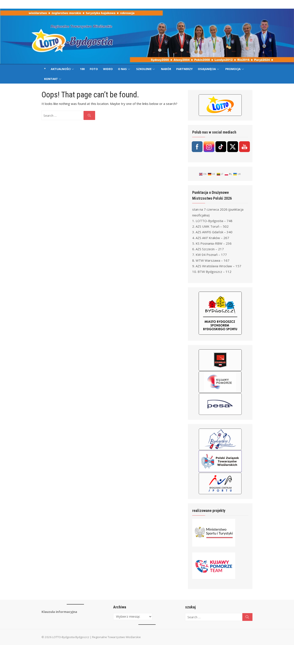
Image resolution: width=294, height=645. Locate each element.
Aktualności (61, 69)
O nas (122, 69)
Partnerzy (184, 69)
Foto (94, 69)
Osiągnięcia (207, 69)
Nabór (166, 69)
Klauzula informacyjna (59, 611)
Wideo (108, 69)
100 (82, 69)
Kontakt (51, 79)
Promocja (233, 69)
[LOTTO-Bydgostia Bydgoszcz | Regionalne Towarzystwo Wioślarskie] (147, 36)
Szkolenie (144, 69)
